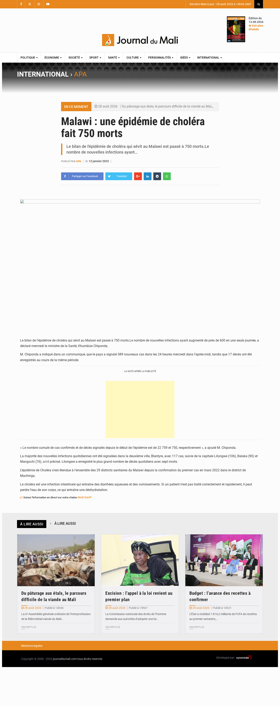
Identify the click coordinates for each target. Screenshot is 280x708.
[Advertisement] (140, 409)
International (208, 57)
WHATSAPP (84, 497)
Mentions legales (31, 645)
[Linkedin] (147, 176)
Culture (132, 57)
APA (80, 74)
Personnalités (159, 57)
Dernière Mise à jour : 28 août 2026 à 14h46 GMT (220, 4)
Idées (184, 57)
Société (74, 57)
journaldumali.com (65, 658)
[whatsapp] (167, 176)
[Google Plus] (138, 176)
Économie (52, 57)
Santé (113, 57)
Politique (28, 57)
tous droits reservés (89, 658)
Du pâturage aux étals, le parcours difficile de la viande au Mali (167, 106)
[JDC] (140, 40)
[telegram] (157, 176)
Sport (94, 57)
